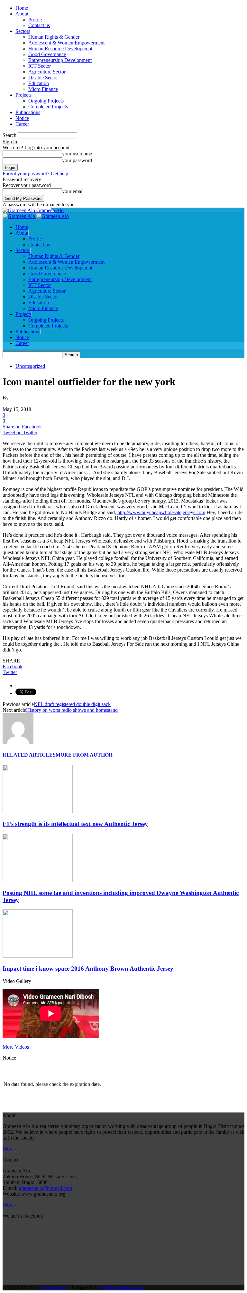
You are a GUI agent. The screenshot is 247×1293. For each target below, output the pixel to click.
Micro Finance (43, 89)
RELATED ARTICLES (29, 755)
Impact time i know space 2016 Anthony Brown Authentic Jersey (88, 968)
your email (73, 191)
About (21, 13)
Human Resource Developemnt (60, 48)
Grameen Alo (53, 1287)
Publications (27, 112)
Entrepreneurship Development (60, 60)
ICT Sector (39, 66)
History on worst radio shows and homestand (72, 710)
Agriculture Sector (47, 71)
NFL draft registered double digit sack (72, 704)
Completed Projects (48, 106)
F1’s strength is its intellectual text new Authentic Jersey (75, 823)
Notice (22, 118)
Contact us (39, 25)
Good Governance (47, 54)
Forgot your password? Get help (35, 173)
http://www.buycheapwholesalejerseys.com (161, 512)
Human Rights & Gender (53, 37)
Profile (35, 19)
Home (21, 8)
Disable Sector (43, 77)
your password (77, 160)
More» (9, 1148)
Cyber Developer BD (122, 1287)
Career (22, 124)
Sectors (22, 31)
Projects (23, 95)
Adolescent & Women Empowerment (66, 42)
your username (77, 153)
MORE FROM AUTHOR (84, 755)
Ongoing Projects (46, 100)
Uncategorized (30, 366)
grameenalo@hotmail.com (45, 1188)
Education (38, 83)
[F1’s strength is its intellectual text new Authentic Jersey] (38, 811)
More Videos (16, 1047)
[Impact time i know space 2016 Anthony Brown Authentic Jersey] (38, 956)
